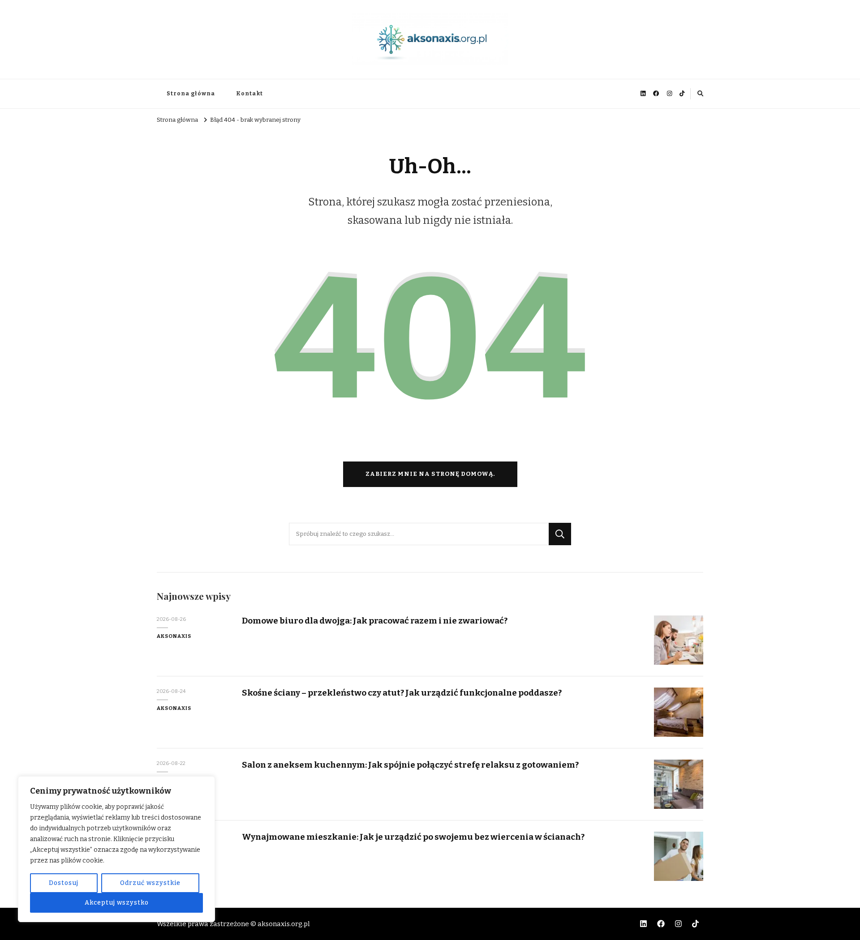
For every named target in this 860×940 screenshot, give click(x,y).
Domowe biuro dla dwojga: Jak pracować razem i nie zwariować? (374, 620)
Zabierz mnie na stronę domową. (430, 474)
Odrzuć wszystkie (150, 883)
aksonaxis (174, 636)
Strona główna (191, 93)
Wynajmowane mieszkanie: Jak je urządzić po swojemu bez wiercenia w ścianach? (413, 837)
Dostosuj (63, 883)
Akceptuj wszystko (117, 902)
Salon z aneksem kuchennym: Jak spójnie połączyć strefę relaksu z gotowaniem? (410, 765)
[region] (116, 849)
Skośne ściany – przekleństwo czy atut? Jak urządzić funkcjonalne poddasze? (402, 693)
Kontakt (249, 93)
